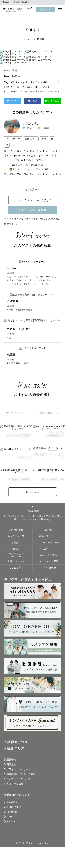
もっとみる (33, 491)
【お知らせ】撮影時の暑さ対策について (19, 2)
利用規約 (11, 764)
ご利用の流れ (16, 530)
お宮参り (16, 542)
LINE (9, 816)
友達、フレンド (16, 561)
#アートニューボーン (47, 91)
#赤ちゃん (9, 87)
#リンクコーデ (51, 82)
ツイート (13, 101)
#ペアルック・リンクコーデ (19, 91)
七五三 (16, 549)
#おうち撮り (23, 82)
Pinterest (11, 821)
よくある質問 (16, 568)
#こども (21, 87)
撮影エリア (15, 748)
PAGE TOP (33, 510)
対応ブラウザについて (18, 779)
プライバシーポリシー (18, 769)
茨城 (14, 70)
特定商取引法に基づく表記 (21, 774)
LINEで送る (53, 101)
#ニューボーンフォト (38, 87)
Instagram (12, 801)
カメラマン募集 (14, 784)
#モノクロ (36, 82)
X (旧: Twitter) (13, 806)
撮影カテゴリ (17, 742)
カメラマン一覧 (16, 536)
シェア (33, 101)
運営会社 (11, 759)
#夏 (13, 82)
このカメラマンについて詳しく (32, 200)
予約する (45, 9)
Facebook (11, 811)
